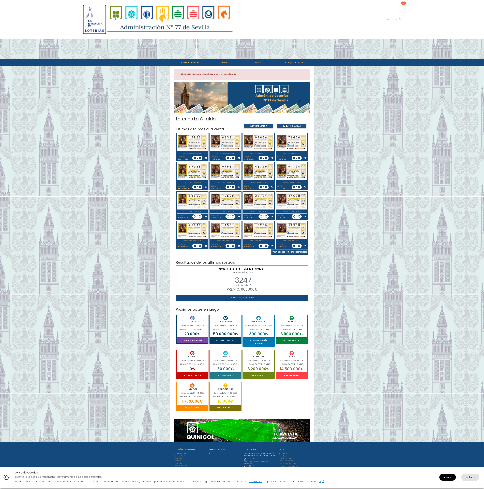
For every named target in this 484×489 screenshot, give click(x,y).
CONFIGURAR (255, 481)
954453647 (250, 459)
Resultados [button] (227, 62)
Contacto (177, 461)
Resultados (178, 458)
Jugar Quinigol (225, 375)
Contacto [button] (259, 62)
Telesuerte (282, 453)
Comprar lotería (180, 456)
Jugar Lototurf (192, 408)
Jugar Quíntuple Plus (225, 408)
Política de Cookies (286, 461)
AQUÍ (321, 481)
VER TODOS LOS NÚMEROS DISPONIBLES (290, 252)
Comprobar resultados (242, 298)
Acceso (392, 19)
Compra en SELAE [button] (294, 62)
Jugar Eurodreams (192, 340)
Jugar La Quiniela (192, 375)
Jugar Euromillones (225, 340)
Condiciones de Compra (288, 463)
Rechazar (470, 477)
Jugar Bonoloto (258, 375)
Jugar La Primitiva (292, 340)
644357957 (250, 466)
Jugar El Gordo (291, 375)
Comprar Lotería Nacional (258, 341)
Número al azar (293, 126)
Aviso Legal (283, 456)
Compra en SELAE (180, 466)
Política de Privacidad (287, 458)
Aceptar (447, 477)
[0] (401, 19)
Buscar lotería (259, 126)
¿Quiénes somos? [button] (190, 62)
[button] (184, 101)
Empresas (178, 463)
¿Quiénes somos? (180, 453)
